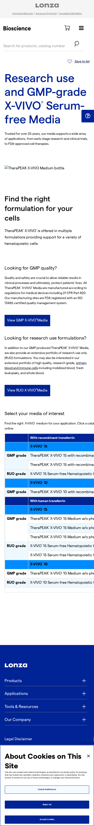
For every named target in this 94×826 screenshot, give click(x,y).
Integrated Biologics (22, 13)
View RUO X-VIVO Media (27, 390)
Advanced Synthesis (46, 13)
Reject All (47, 805)
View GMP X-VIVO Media (27, 320)
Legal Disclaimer (18, 739)
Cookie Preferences (47, 789)
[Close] (89, 756)
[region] (47, 785)
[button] (87, 116)
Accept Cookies (47, 819)
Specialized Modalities (70, 13)
